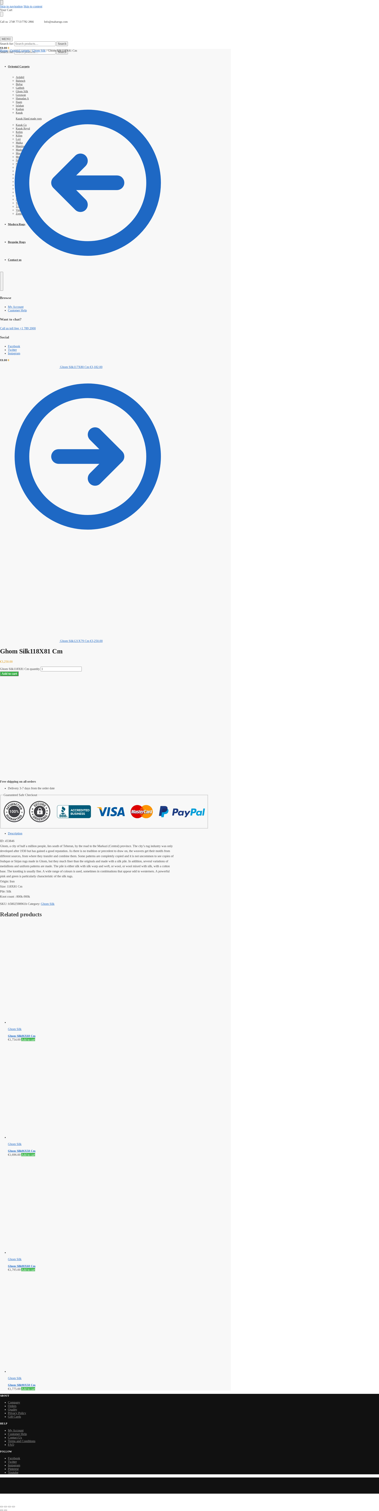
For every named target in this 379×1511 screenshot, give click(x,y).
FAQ (11, 1444)
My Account (15, 1430)
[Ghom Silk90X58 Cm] (91, 1322)
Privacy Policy (17, 1413)
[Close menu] (1, 2)
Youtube (13, 1472)
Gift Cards (14, 1416)
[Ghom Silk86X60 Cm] (91, 973)
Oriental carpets (20, 50)
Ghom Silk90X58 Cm (22, 1385)
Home (4, 50)
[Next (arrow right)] (5, 1510)
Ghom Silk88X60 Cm (22, 1266)
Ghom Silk (39, 50)
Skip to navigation (11, 6)
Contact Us (15, 1437)
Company (14, 1402)
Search (62, 43)
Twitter (12, 1461)
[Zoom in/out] (1, 1506)
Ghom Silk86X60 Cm (22, 1035)
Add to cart (9, 673)
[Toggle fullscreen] (5, 1506)
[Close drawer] (1, 14)
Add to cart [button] (28, 1039)
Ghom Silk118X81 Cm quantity (20, 669)
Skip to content (32, 6)
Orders (12, 1406)
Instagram (14, 1465)
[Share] (9, 1506)
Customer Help (17, 1434)
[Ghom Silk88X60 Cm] (91, 1205)
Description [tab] (15, 833)
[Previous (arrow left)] (1, 1510)
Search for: (7, 43)
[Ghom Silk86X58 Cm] (91, 1090)
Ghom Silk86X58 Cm (22, 1150)
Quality (12, 1409)
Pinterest (13, 1469)
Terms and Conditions (21, 1441)
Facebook (14, 1458)
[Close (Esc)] (13, 1506)
